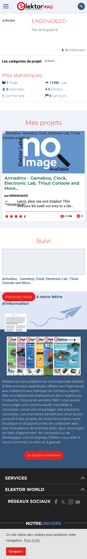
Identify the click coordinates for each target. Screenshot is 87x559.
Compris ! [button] (16, 551)
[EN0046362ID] (9, 204)
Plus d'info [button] (32, 540)
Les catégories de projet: (22, 61)
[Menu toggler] (6, 6)
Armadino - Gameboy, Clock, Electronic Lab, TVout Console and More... (41, 183)
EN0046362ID (19, 195)
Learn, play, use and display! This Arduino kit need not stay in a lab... (45, 203)
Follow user (77, 50)
